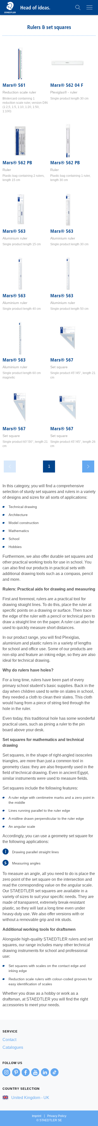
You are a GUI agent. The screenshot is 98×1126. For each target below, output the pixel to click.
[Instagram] (6, 1072)
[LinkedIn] (45, 1072)
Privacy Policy (56, 1116)
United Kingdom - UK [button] (29, 1098)
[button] (77, 7)
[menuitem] (49, 1040)
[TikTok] (55, 1072)
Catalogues (13, 1047)
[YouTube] (35, 1072)
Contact (9, 1040)
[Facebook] (26, 1072)
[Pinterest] (16, 1072)
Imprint (36, 1116)
